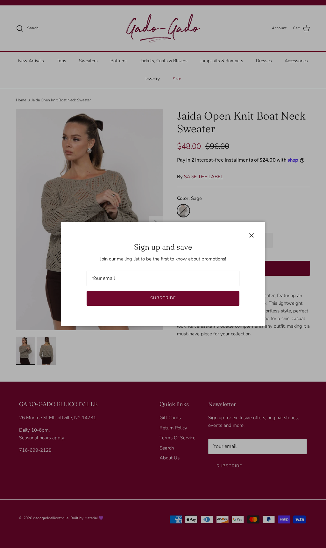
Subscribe (163, 298)
